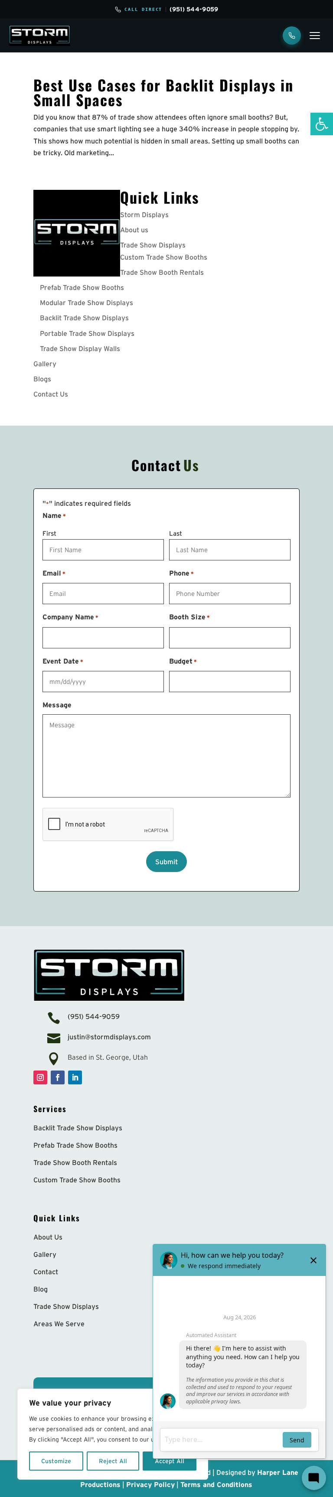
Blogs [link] (42, 379)
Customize (56, 1461)
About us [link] (134, 230)
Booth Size (189, 617)
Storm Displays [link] (144, 214)
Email (53, 573)
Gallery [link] (44, 364)
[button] (40, 1077)
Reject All (113, 1461)
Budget (183, 661)
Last (175, 533)
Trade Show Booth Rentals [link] (162, 272)
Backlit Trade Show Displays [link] (84, 318)
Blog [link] (40, 1289)
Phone (181, 573)
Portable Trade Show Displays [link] (87, 333)
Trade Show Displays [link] (153, 245)
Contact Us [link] (50, 394)
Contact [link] (45, 1272)
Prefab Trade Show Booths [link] (82, 287)
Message (57, 705)
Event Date (62, 661)
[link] (321, 124)
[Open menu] (314, 35)
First (49, 533)
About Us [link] (47, 1237)
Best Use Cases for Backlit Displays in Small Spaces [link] (163, 92)
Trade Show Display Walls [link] (80, 348)
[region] (112, 1434)
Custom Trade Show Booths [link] (163, 257)
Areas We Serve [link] (59, 1324)
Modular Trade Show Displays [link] (86, 302)
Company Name (70, 617)
